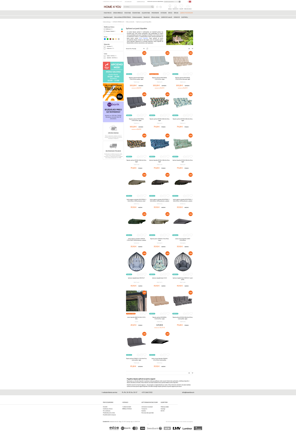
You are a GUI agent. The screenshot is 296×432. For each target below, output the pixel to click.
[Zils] (105, 39)
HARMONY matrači (166, 17)
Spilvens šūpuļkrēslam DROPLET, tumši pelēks (183, 278)
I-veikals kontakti (126, 406)
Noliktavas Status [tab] (109, 27)
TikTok (160, 7)
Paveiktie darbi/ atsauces (109, 414)
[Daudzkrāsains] (113, 39)
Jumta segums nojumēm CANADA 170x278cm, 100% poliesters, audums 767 (136, 239)
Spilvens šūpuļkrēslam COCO (159, 278)
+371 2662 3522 (128, 1)
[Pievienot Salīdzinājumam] (141, 74)
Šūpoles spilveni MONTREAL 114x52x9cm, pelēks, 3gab (136, 78)
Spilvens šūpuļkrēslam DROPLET (136, 278)
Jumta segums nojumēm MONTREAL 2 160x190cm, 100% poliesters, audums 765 (182, 200)
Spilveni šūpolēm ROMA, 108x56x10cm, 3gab (159, 160)
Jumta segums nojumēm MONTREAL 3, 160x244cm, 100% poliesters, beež (136, 200)
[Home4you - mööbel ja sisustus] (112, 7)
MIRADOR (177, 17)
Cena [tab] (105, 54)
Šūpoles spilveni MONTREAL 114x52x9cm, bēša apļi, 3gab (182, 78)
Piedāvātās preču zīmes (109, 412)
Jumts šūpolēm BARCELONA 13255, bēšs (136, 318)
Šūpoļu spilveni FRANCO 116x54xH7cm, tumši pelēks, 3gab (136, 359)
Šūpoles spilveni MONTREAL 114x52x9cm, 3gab (159, 78)
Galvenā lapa (107, 22)
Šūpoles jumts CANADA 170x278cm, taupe (159, 239)
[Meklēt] (152, 6)
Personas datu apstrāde (147, 412)
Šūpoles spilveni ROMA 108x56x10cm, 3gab (160, 119)
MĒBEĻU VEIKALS (127, 408)
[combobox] (138, 6)
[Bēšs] (116, 39)
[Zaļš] (108, 39)
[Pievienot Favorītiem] (145, 74)
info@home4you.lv (141, 1)
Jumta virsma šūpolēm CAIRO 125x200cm (182, 239)
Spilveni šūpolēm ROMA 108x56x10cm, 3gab (183, 160)
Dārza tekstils (130, 22)
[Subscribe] (179, 1)
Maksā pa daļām (165, 406)
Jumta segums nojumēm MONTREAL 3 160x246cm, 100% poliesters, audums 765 (159, 200)
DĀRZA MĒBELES (118, 22)
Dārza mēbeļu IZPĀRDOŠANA (122, 17)
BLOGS (162, 410)
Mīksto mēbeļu (155, 17)
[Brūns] (110, 39)
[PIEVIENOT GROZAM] (138, 74)
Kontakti (105, 406)
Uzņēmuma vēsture (108, 408)
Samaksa (143, 410)
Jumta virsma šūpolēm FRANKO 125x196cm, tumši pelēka (159, 359)
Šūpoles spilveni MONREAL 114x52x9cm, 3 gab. (159, 318)
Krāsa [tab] (105, 37)
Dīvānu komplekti (137, 17)
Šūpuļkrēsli (147, 17)
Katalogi (163, 408)
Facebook (157, 7)
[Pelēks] (119, 39)
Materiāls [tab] (107, 44)
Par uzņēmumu (106, 410)
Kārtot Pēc (129, 48)
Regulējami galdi (108, 17)
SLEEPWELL (184, 17)
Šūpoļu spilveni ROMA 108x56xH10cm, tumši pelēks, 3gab (183, 318)
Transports (144, 408)
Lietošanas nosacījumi (147, 406)
